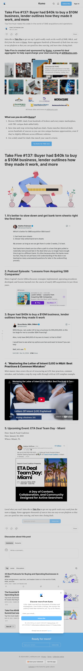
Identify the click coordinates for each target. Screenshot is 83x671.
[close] (61, 592)
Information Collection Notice (41, 625)
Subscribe (41, 618)
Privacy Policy (57, 625)
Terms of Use (51, 623)
